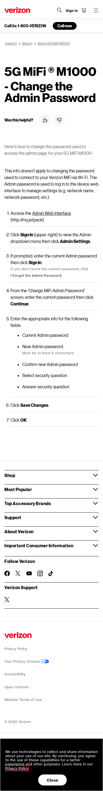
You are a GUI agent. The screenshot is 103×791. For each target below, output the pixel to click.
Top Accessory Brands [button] (27, 503)
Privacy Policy (15, 649)
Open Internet (16, 687)
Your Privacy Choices (22, 661)
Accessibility (15, 674)
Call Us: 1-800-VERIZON (25, 26)
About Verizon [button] (19, 531)
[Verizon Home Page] (17, 10)
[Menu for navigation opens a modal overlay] (96, 10)
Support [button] (12, 517)
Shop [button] (9, 475)
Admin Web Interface (51, 213)
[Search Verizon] (60, 10)
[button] (45, 120)
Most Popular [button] (18, 489)
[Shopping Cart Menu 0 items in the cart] (84, 10)
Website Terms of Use (23, 700)
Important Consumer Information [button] (38, 545)
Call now (64, 25)
